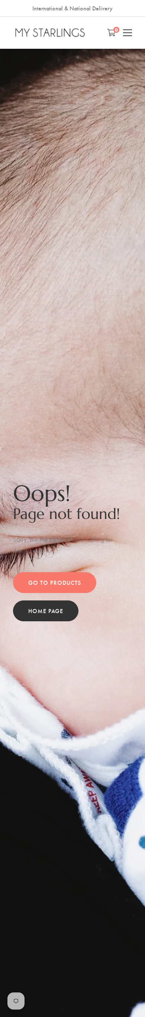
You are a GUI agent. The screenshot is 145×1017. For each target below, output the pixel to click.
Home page (45, 611)
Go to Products (54, 582)
